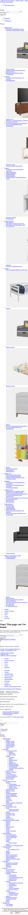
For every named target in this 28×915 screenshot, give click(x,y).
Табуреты (8, 265)
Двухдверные (17, 475)
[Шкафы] (8, 80)
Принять (17, 912)
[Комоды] (8, 176)
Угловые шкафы (13, 766)
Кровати (13, 172)
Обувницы (15, 487)
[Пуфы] (8, 74)
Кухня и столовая (8, 221)
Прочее (8, 844)
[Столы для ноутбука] (11, 498)
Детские (11, 886)
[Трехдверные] (10, 476)
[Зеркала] (8, 558)
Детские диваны (10, 69)
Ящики (11, 758)
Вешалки (14, 557)
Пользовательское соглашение (10, 713)
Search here (3, 12)
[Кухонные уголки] (11, 225)
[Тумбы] (8, 500)
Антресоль (11, 757)
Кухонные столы (20, 223)
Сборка (6, 612)
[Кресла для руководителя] (13, 513)
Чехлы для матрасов (14, 888)
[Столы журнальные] (11, 123)
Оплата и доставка (9, 611)
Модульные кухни (13, 810)
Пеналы (13, 509)
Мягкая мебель (8, 27)
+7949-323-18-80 (19, 0)
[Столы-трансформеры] (12, 124)
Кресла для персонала (11, 854)
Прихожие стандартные (12, 862)
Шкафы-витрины (13, 764)
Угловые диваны (20, 30)
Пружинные (12, 884)
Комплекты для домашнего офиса (14, 492)
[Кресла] (8, 71)
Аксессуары (9, 800)
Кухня (11, 222)
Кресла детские (13, 842)
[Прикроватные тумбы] (12, 177)
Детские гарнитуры (22, 269)
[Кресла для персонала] (12, 510)
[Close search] (1, 727)
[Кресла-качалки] (10, 599)
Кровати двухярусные (14, 785)
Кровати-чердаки (13, 788)
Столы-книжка (18, 166)
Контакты (6, 618)
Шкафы (13, 80)
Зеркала (13, 558)
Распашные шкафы (14, 765)
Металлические (13, 878)
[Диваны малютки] (11, 70)
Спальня (6, 168)
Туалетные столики (11, 217)
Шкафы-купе (7, 473)
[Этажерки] (9, 606)
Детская (6, 268)
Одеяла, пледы (9, 870)
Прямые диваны (19, 29)
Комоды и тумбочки (22, 120)
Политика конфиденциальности (11, 711)
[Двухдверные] (10, 475)
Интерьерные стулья (11, 806)
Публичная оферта (7, 714)
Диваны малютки (20, 70)
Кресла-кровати (19, 73)
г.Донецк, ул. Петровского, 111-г (8, 650)
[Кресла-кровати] (10, 73)
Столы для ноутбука (22, 498)
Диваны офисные (10, 553)
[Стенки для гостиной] (12, 77)
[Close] (0, 729)
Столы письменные (22, 426)
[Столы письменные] (11, 426)
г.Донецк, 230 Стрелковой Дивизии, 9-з (10, 649)
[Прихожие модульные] (12, 485)
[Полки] (8, 470)
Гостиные (6, 76)
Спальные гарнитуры (11, 872)
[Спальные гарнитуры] (12, 169)
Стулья (12, 226)
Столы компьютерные (11, 796)
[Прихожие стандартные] (12, 482)
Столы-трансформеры (11, 776)
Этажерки (14, 606)
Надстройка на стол (14, 849)
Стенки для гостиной (11, 750)
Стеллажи (14, 122)
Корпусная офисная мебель (13, 858)
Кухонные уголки (20, 225)
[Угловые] (8, 479)
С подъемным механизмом (16, 877)
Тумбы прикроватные (11, 793)
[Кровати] (8, 172)
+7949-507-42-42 (8, 655)
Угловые (13, 479)
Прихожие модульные (11, 864)
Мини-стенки (12, 754)
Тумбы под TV (10, 119)
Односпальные (13, 784)
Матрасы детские (10, 386)
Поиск (2, 14)
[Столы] (8, 505)
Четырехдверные (20, 477)
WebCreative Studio (19, 717)
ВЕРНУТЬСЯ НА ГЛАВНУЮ (7, 639)
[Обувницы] (9, 487)
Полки (12, 470)
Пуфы (11, 74)
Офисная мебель (8, 504)
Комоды (13, 176)
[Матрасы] (9, 173)
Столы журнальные (22, 123)
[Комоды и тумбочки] (11, 120)
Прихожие (7, 481)
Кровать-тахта (12, 786)
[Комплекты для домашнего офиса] (15, 491)
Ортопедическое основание (16, 882)
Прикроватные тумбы (11, 897)
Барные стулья (18, 266)
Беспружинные (13, 885)
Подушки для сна (13, 889)
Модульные (12, 753)
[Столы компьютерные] (12, 427)
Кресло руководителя (11, 856)
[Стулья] (8, 226)
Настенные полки (10, 164)
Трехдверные (17, 476)
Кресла (12, 71)
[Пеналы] (8, 509)
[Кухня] (8, 222)
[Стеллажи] (9, 122)
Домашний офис (8, 490)
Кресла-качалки (19, 599)
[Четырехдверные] (11, 477)
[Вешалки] (9, 557)
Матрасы (14, 173)
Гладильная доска (10, 869)
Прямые (11, 752)
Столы (12, 505)
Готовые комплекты (14, 809)
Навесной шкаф (13, 760)
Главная (6, 609)
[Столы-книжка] (10, 166)
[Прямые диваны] (10, 29)
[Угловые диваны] (11, 30)
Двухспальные (12, 874)
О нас (5, 614)
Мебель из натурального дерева (12, 555)
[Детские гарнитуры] (11, 269)
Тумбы (12, 500)
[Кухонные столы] (11, 223)
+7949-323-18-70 (7, 0)
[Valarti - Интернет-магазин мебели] (2, 10)
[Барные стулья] (10, 266)
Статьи (6, 616)
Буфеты (8, 812)
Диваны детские (10, 347)
